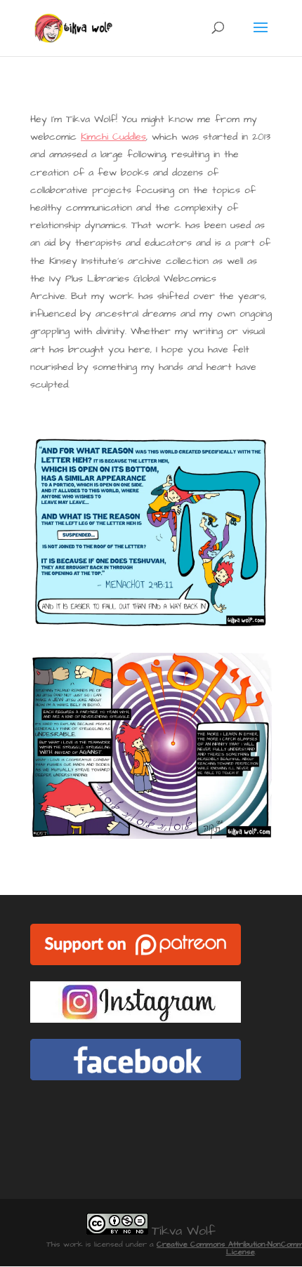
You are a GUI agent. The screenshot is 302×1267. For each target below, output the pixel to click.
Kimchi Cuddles (113, 137)
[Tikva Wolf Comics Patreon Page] (135, 962)
